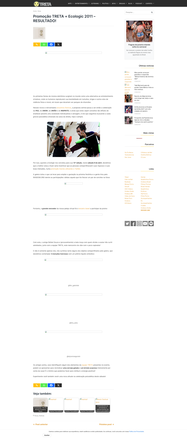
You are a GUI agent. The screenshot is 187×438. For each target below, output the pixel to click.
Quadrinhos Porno (147, 179)
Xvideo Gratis (129, 191)
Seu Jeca (128, 157)
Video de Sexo (130, 196)
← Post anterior (40, 424)
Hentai (143, 177)
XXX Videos (129, 189)
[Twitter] (127, 226)
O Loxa (143, 157)
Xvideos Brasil (146, 182)
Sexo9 (127, 186)
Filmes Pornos (146, 184)
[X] (58, 44)
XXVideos (128, 203)
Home (35, 11)
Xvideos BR (129, 194)
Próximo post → (106, 424)
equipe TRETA (87, 365)
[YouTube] (145, 226)
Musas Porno (129, 184)
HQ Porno (144, 194)
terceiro (84, 209)
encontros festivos (64, 108)
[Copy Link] (36, 44)
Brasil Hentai (145, 186)
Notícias (41, 416)
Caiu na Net (129, 179)
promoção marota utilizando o (65, 169)
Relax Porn (128, 198)
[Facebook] (51, 44)
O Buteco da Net (146, 152)
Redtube (128, 182)
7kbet (127, 177)
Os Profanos (129, 152)
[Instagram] (139, 226)
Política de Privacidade (136, 431)
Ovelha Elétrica (146, 155)
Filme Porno (145, 196)
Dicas (39, 11)
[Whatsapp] (44, 44)
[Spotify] (151, 226)
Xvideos (127, 201)
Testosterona (129, 155)
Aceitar (47, 435)
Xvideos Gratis (146, 208)
